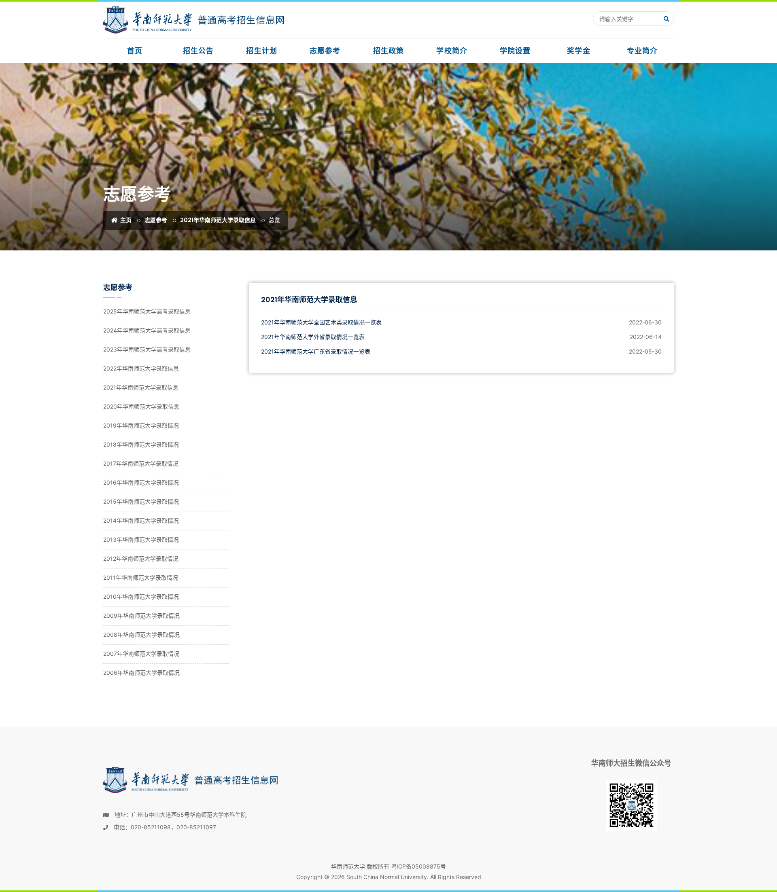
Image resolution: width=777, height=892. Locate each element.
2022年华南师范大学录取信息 (141, 368)
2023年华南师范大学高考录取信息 (147, 349)
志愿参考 (325, 51)
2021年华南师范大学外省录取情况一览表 (313, 336)
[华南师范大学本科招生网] (194, 20)
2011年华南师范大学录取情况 (140, 577)
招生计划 (261, 51)
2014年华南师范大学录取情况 (141, 520)
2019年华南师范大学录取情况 (141, 425)
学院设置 (515, 51)
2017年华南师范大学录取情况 (140, 463)
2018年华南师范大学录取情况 (141, 444)
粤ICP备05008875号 (418, 866)
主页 (125, 220)
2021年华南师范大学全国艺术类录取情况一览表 (321, 322)
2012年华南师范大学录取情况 (140, 558)
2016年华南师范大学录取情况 (141, 482)
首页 (134, 51)
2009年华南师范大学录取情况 (141, 615)
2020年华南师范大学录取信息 (141, 406)
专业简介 (642, 51)
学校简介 (451, 51)
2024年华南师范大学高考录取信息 (147, 330)
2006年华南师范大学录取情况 (141, 672)
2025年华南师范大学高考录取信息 (147, 311)
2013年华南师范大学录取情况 (141, 539)
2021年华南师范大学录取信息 (218, 220)
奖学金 (578, 51)
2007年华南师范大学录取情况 (141, 653)
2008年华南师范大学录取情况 (141, 634)
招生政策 (388, 51)
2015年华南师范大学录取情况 (141, 501)
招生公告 (198, 51)
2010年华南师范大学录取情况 (141, 596)
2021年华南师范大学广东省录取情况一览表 (315, 351)
